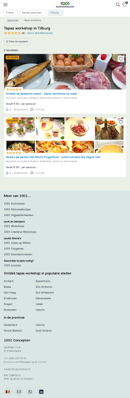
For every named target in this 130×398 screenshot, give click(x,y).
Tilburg (54, 12)
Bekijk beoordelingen (40, 33)
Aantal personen (32, 12)
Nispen (8, 304)
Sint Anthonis (44, 287)
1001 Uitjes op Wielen (17, 243)
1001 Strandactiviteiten (18, 254)
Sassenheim (43, 281)
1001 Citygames (14, 248)
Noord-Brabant (13, 330)
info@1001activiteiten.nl (17, 369)
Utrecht (40, 310)
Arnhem (9, 281)
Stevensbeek (43, 298)
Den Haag (10, 292)
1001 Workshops (14, 226)
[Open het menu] (5, 5)
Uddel (39, 304)
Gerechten (13, 20)
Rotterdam (10, 310)
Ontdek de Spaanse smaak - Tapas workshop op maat (41, 93)
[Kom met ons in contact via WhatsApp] (30, 392)
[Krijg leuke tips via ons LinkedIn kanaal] (41, 392)
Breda (7, 287)
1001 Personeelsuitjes (17, 209)
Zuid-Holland (44, 330)
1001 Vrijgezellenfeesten (19, 215)
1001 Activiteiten (14, 203)
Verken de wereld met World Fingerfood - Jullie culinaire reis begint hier (53, 157)
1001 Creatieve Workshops (20, 232)
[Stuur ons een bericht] (19, 392)
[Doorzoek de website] (118, 5)
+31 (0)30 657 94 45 (15, 358)
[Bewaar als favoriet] (121, 59)
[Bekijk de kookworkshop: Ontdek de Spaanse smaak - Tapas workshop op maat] (65, 71)
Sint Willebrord (45, 292)
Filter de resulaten (18, 41)
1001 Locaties (12, 265)
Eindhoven (10, 298)
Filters (10, 12)
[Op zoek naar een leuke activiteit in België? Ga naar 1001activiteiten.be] (8, 392)
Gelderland (10, 325)
